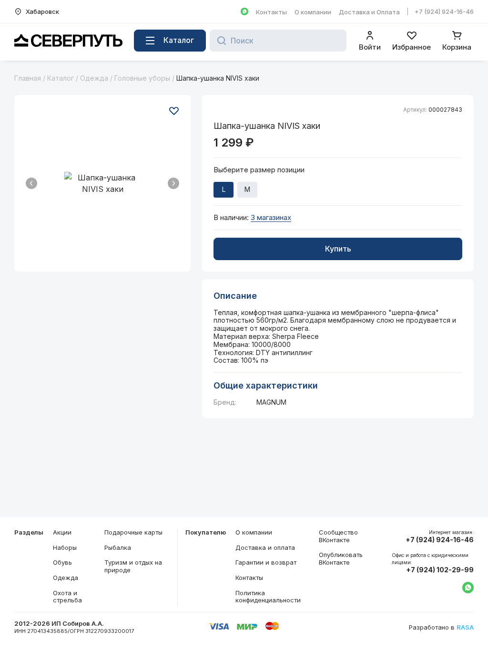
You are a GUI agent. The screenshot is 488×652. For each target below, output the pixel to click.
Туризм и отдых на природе (133, 566)
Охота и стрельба (67, 596)
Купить (338, 248)
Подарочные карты (133, 532)
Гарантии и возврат (265, 562)
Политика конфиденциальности (268, 596)
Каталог (60, 78)
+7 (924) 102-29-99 (440, 570)
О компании (313, 12)
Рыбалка (117, 547)
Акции (62, 532)
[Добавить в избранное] (174, 110)
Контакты (271, 12)
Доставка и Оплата (369, 12)
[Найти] (219, 41)
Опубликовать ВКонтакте (341, 558)
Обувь (62, 562)
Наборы (65, 547)
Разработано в (441, 627)
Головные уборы (142, 78)
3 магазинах (271, 217)
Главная (27, 78)
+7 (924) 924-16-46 (444, 11)
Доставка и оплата (265, 547)
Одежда (94, 78)
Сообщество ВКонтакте (338, 536)
